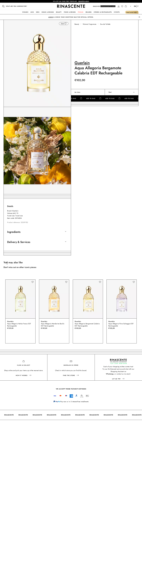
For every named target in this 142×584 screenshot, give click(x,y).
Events (117, 12)
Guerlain (82, 63)
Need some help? (131, 12)
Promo (80, 12)
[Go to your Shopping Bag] (125, 6)
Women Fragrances (89, 24)
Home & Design (48, 12)
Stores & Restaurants (103, 12)
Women (25, 12)
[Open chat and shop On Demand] (118, 361)
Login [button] (50, 17)
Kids (37, 12)
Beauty (59, 12)
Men (32, 12)
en (135, 6)
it (138, 6)
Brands (89, 12)
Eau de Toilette (105, 24)
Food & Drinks (70, 12)
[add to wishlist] (65, 23)
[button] (118, 6)
